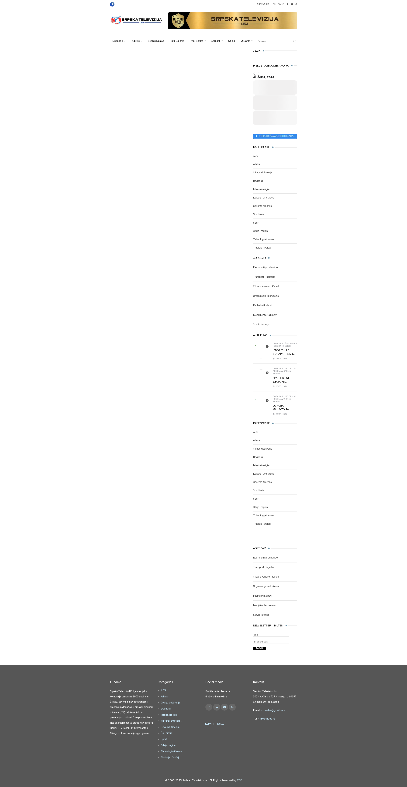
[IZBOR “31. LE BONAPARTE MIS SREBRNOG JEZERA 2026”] (261, 351)
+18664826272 (266, 718)
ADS (255, 155)
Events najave (156, 41)
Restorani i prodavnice (265, 267)
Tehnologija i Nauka (263, 239)
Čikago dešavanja (262, 172)
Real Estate (196, 41)
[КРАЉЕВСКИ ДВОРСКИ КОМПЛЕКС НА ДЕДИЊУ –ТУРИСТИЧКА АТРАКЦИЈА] (261, 377)
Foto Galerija (177, 41)
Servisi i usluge (261, 324)
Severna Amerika (262, 205)
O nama (245, 41)
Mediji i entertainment (265, 314)
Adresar (215, 41)
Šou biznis (258, 214)
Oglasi (231, 41)
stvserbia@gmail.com (273, 710)
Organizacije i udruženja (266, 295)
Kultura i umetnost (263, 197)
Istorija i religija (261, 189)
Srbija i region (260, 230)
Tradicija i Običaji (262, 247)
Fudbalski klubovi (262, 305)
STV (239, 780)
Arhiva (256, 164)
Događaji (117, 41)
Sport (256, 222)
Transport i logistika (264, 276)
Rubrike (135, 41)
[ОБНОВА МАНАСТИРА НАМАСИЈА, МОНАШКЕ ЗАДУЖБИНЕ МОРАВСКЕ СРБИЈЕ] (261, 405)
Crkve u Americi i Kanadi (266, 286)
